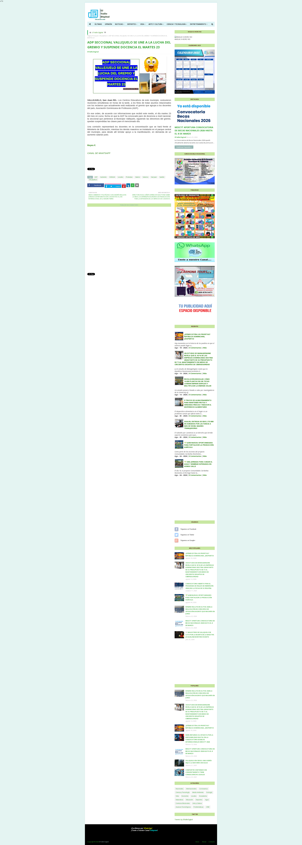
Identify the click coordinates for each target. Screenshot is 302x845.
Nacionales (179, 789)
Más (205, 348)
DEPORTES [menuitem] (131, 24)
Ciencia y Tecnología (182, 792)
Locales (120, 177)
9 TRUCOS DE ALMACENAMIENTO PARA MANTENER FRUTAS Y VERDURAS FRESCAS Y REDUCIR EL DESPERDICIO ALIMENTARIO (197, 403)
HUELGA (112, 177)
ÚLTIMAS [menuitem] (98, 24)
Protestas (129, 177)
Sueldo (162, 177)
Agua (207, 800)
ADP (96, 177)
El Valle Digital (97, 32)
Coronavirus (203, 789)
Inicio (197, 842)
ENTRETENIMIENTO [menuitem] (198, 24)
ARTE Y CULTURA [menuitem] (155, 24)
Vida (177, 796)
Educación (189, 800)
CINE (207, 807)
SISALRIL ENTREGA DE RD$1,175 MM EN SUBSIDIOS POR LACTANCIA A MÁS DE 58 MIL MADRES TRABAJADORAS (199, 424)
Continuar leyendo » (184, 147)
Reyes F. (91, 145)
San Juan (154, 177)
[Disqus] (129, 240)
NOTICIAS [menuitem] (119, 24)
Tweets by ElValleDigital (184, 819)
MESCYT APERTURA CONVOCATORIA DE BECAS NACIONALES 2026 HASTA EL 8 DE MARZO (194, 130)
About (204, 842)
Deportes (199, 800)
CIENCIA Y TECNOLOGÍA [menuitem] (176, 24)
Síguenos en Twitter (176, 535)
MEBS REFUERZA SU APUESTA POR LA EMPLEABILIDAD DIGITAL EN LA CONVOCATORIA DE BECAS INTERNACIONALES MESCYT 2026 (199, 738)
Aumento (103, 177)
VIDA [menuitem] (142, 24)
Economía (185, 796)
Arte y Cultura (197, 803)
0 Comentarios (195, 348)
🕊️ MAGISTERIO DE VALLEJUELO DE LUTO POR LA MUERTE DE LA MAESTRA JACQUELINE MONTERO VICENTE (199, 634)
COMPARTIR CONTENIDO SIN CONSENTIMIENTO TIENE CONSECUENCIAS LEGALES (196, 772)
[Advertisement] (129, 292)
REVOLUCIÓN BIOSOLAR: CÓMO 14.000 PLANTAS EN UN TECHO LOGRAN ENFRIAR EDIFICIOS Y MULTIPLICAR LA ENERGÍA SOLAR (197, 382)
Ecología (209, 792)
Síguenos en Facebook (176, 529)
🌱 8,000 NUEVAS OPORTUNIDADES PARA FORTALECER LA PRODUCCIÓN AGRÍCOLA (199, 445)
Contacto (212, 842)
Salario (137, 177)
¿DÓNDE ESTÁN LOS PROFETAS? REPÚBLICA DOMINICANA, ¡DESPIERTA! (197, 336)
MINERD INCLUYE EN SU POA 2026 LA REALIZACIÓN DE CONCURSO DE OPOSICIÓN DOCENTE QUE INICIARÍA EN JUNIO (200, 610)
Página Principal (92, 36)
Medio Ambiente (197, 792)
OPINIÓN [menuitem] (108, 24)
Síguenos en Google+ (176, 540)
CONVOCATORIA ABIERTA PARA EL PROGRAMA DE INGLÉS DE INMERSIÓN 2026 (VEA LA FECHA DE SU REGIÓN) (199, 586)
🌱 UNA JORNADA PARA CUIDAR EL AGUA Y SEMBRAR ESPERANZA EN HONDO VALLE (198, 464)
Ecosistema (203, 796)
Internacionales (191, 789)
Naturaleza (179, 800)
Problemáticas (198, 807)
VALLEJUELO (103, 36)
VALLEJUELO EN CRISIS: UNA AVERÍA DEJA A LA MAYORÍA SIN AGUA (198, 761)
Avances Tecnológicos (183, 807)
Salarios (145, 177)
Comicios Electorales (183, 803)
